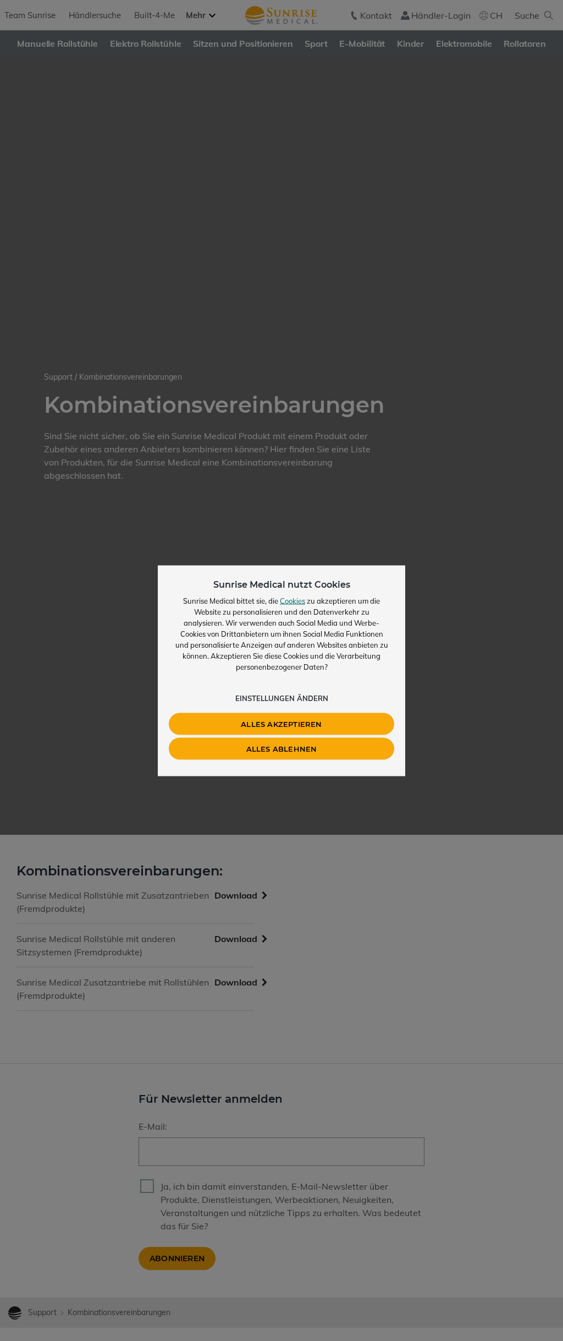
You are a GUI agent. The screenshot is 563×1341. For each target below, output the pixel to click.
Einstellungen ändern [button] (281, 697)
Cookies (292, 600)
